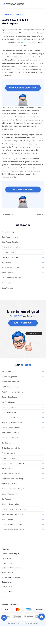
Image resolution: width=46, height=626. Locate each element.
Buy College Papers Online (12, 422)
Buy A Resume (7, 519)
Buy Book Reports (8, 402)
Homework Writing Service (11, 473)
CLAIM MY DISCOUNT (23, 323)
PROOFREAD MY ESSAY (23, 189)
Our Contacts (7, 591)
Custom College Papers (10, 417)
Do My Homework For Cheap (12, 479)
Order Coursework (8, 453)
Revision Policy (7, 572)
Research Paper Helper (10, 504)
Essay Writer (6, 371)
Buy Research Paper (9, 499)
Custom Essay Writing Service (13, 463)
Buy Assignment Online (10, 382)
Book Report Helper (9, 407)
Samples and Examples (10, 554)
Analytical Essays (8, 232)
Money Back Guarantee (11, 577)
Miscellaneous (7, 262)
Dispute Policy (7, 587)
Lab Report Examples (10, 257)
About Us (5, 549)
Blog (3, 596)
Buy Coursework (8, 443)
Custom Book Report (9, 397)
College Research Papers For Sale (14, 509)
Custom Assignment (9, 377)
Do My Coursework (9, 458)
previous (9, 214)
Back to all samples (14, 15)
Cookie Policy (7, 582)
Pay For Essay (7, 468)
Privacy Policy (7, 563)
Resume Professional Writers (12, 514)
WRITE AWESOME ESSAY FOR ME (23, 88)
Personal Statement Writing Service (15, 489)
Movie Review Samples (10, 267)
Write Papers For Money (10, 433)
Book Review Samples (10, 242)
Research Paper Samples (11, 278)
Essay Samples (7, 288)
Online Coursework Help (11, 448)
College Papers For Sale (11, 428)
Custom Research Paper (11, 494)
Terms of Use (6, 558)
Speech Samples (8, 283)
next (39, 214)
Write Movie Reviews (9, 484)
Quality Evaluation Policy (11, 568)
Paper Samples (7, 273)
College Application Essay (11, 247)
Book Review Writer (9, 412)
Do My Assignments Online (12, 387)
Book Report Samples (10, 237)
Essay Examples (8, 252)
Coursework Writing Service (12, 438)
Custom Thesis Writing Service (13, 530)
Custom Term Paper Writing (12, 524)
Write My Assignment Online (12, 392)
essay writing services (27, 42)
